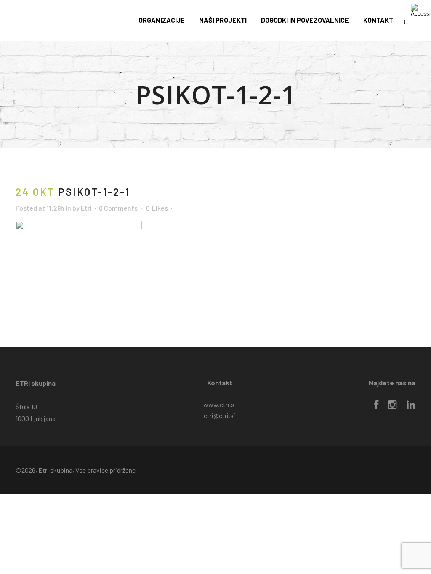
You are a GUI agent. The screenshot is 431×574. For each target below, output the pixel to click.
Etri (86, 208)
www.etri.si (219, 404)
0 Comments (118, 208)
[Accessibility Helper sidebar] (421, 10)
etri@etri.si (219, 415)
